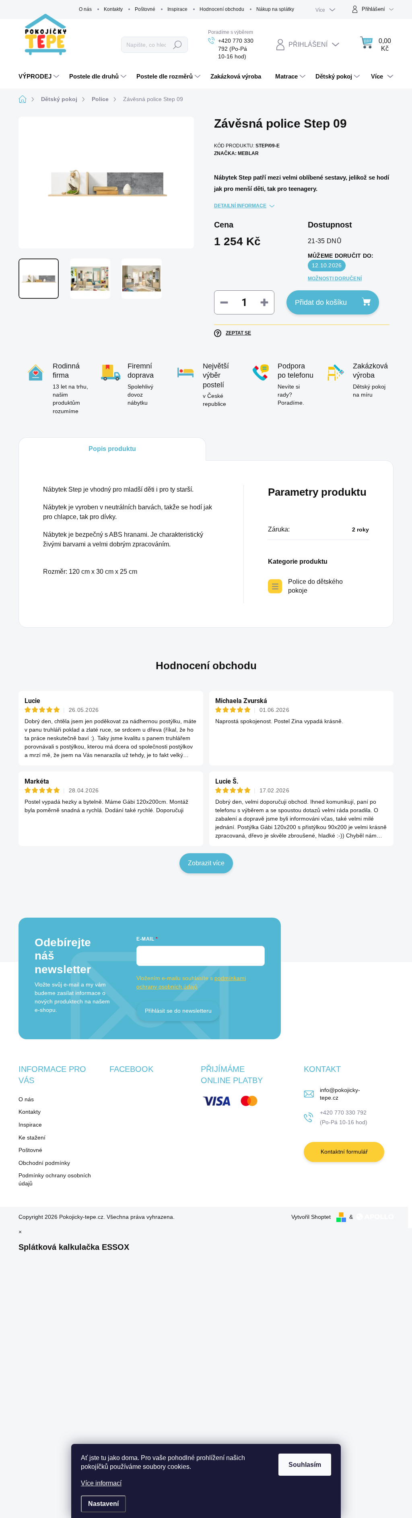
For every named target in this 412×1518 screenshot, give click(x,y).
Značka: (236, 153)
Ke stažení (32, 1137)
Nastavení (103, 1503)
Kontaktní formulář (344, 1151)
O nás (85, 9)
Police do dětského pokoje (315, 586)
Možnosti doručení (335, 278)
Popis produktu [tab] (112, 448)
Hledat (177, 44)
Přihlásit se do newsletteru (178, 1010)
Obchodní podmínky (44, 1163)
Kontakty (113, 9)
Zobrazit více (206, 863)
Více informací (101, 1483)
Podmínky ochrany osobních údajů (55, 1179)
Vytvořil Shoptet (311, 1217)
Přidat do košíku (321, 302)
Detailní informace (240, 206)
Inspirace (177, 9)
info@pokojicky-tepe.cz (340, 1094)
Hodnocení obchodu (222, 9)
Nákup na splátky (275, 9)
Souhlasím (304, 1464)
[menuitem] (40, 76)
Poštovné (145, 9)
